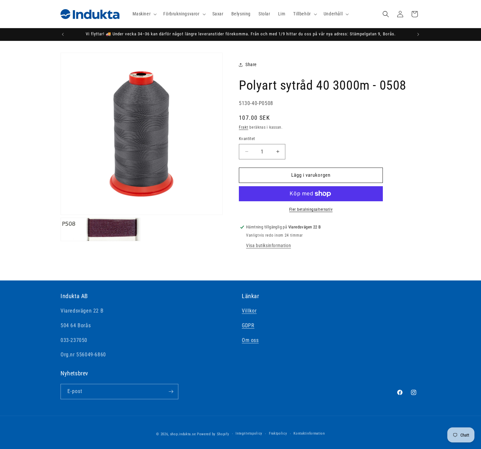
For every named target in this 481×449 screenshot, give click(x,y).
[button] (144, 14)
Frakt (243, 127)
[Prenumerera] (171, 391)
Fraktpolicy (278, 433)
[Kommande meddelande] (418, 34)
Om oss (250, 340)
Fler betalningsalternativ (311, 209)
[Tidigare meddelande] (63, 34)
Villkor (249, 311)
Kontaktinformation (309, 433)
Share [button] (251, 64)
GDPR (248, 325)
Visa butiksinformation (268, 245)
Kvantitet (247, 138)
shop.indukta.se (183, 434)
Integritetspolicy (249, 433)
